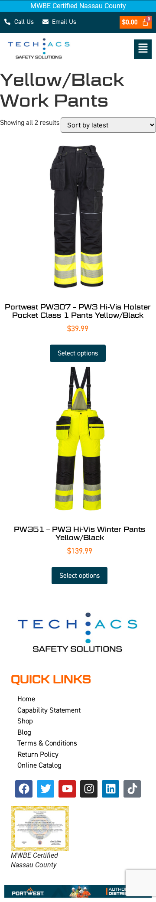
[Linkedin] (110, 789)
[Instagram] (89, 789)
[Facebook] (23, 789)
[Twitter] (45, 789)
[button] (117, 49)
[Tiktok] (132, 789)
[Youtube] (67, 789)
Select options (78, 353)
